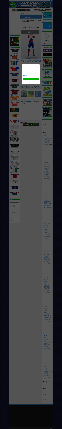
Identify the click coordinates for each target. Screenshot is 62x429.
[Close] (39, 64)
